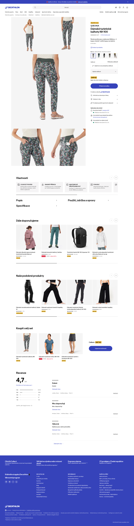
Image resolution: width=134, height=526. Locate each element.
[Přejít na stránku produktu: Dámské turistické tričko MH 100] (49, 343)
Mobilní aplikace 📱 (110, 12)
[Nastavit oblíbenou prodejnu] (116, 7)
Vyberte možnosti (100, 348)
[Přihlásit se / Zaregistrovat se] (123, 7)
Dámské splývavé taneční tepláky (52, 307)
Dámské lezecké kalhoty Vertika (52, 252)
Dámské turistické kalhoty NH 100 (25, 357)
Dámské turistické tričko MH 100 (49, 356)
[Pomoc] (120, 7)
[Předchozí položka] (111, 178)
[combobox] (104, 71)
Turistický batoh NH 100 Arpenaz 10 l (78, 252)
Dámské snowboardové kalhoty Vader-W (28, 308)
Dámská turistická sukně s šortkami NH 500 (70, 357)
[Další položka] (116, 178)
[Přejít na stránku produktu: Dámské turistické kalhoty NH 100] (26, 343)
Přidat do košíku (104, 86)
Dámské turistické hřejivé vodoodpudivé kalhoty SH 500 (76, 308)
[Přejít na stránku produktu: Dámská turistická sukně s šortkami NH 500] (72, 343)
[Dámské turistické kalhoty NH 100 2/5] (29, 35)
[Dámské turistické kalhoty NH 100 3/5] (48, 91)
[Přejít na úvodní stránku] (12, 7)
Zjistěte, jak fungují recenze (23, 405)
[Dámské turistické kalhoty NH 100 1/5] (67, 35)
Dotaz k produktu (97, 47)
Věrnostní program (123, 12)
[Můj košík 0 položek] (127, 7)
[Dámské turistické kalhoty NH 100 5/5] (67, 147)
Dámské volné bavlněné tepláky (102, 307)
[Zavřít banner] (128, 2)
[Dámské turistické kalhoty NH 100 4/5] (29, 147)
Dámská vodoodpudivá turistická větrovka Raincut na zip (103, 253)
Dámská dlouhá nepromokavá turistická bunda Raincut (25, 253)
